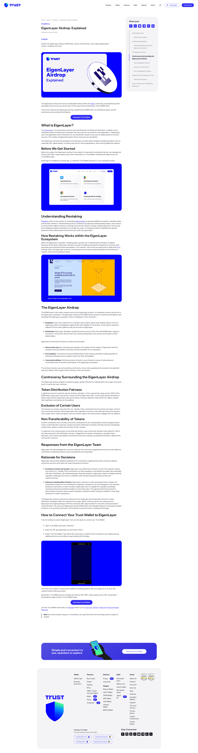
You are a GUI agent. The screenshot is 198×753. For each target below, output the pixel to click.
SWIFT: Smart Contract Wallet (92, 692)
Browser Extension (77, 683)
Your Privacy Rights (151, 738)
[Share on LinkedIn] (148, 26)
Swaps (89, 682)
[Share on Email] (153, 26)
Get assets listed (120, 691)
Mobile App (78, 679)
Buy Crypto (91, 679)
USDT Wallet (107, 692)
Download (188, 5)
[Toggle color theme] (160, 5)
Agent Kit (121, 696)
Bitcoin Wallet (108, 689)
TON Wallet (107, 702)
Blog (131, 691)
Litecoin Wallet (106, 706)
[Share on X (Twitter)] (135, 26)
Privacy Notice (132, 712)
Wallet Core (121, 684)
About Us (133, 679)
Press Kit (133, 685)
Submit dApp (121, 687)
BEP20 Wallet (108, 710)
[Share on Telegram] (144, 26)
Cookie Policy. (25, 743)
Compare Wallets (133, 698)
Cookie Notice (132, 723)
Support (133, 702)
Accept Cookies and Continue (151, 749)
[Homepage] (12, 5)
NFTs (89, 688)
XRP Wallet (107, 698)
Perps (91, 700)
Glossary (133, 694)
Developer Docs (120, 680)
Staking (89, 685)
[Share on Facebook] (130, 26)
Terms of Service (133, 707)
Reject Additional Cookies (151, 743)
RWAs (91, 696)
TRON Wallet (107, 695)
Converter (107, 682)
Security (133, 688)
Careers (133, 682)
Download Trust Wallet (81, 117)
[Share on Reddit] (139, 26)
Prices (108, 679)
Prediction (93, 703)
